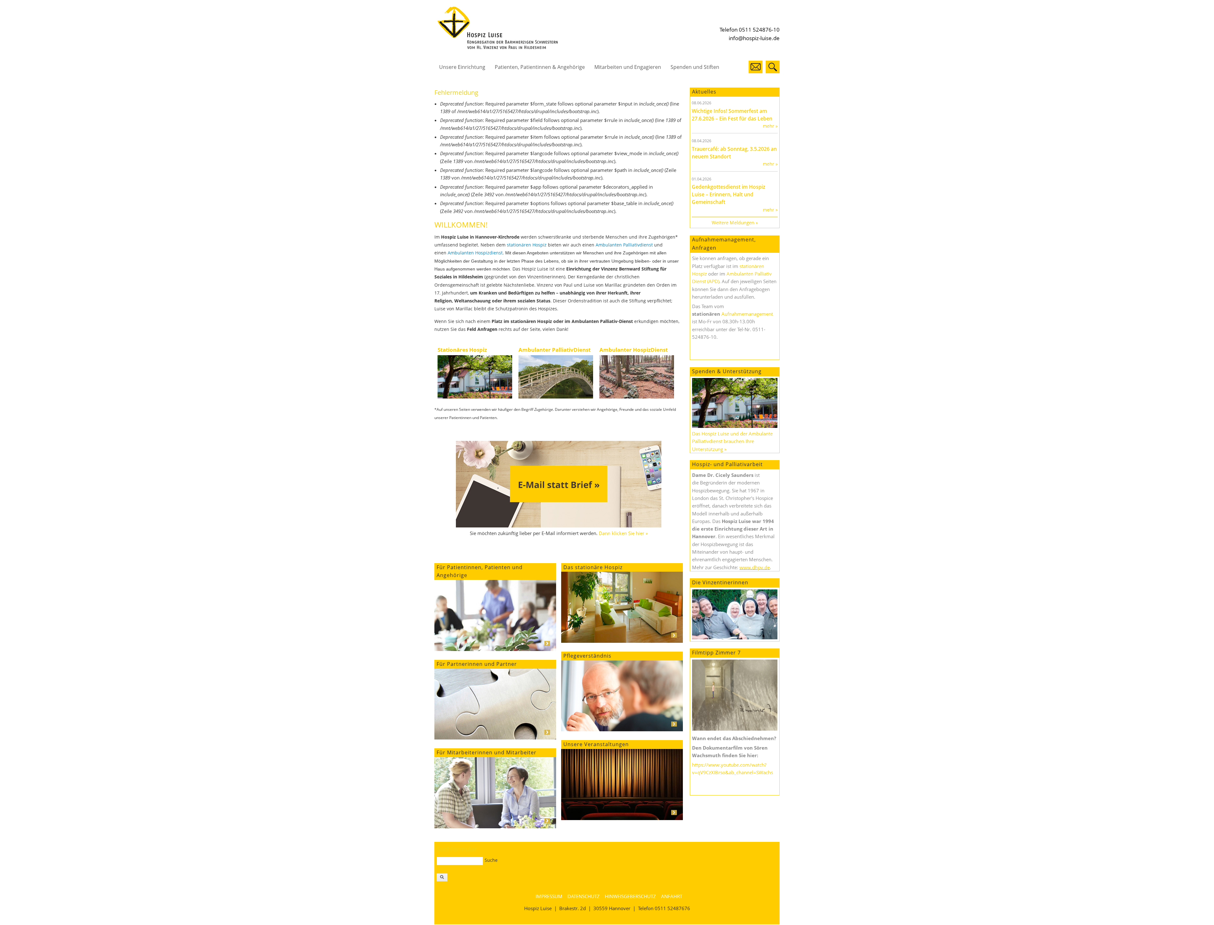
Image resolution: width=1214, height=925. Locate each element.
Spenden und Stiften (695, 67)
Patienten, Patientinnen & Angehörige (540, 67)
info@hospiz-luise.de (754, 38)
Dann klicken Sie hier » (623, 533)
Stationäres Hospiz (462, 349)
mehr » (770, 126)
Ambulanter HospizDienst (633, 349)
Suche (491, 860)
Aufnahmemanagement (747, 314)
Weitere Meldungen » (735, 222)
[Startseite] (498, 47)
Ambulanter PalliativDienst (554, 349)
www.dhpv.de (754, 567)
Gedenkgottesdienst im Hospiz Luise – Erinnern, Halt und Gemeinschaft (728, 194)
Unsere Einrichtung (462, 67)
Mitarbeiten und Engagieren (627, 67)
